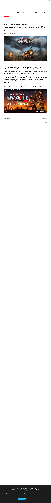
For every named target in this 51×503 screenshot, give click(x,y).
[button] (25, 491)
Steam (36, 86)
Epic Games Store (42, 86)
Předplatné (44, 12)
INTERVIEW (35, 12)
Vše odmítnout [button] (29, 498)
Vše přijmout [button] (21, 498)
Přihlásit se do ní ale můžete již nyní (12, 82)
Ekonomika (36, 14)
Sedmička (18, 12)
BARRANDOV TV (27, 12)
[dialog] (25, 494)
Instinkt (23, 12)
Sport (40, 14)
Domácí (20, 14)
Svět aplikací (40, 12)
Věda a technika (30, 14)
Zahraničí (24, 14)
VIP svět (31, 12)
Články (15, 14)
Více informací (27, 490)
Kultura (44, 14)
